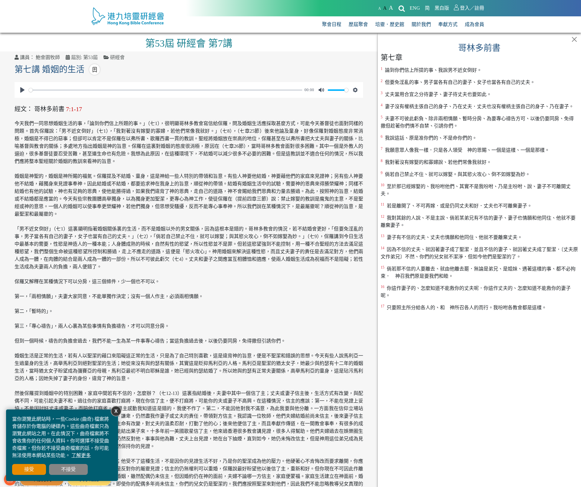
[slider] (165, 90)
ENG (415, 8)
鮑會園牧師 (48, 57)
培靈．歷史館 (389, 24)
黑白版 (442, 8)
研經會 (117, 57)
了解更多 (81, 455)
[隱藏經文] (574, 39)
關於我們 (421, 24)
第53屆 (90, 57)
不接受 (68, 469)
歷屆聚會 (358, 24)
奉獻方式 (448, 24)
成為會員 (474, 24)
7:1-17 (74, 109)
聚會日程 (331, 24)
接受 (29, 469)
